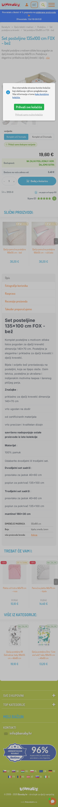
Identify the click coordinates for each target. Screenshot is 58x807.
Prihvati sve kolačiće (29, 107)
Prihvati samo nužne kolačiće (29, 114)
